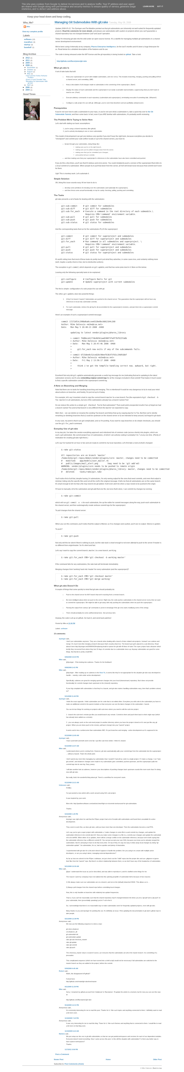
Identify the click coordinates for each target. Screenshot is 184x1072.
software (64, 628)
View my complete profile (32, 32)
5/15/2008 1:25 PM (71, 814)
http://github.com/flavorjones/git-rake (72, 61)
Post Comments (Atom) (74, 1064)
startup (27, 45)
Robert (61, 971)
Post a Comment (62, 1054)
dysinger (62, 639)
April (29, 85)
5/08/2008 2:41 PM (71, 667)
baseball (27, 47)
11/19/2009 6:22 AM (72, 1031)
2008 (28, 65)
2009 (28, 63)
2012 (28, 58)
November (31, 68)
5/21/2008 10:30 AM (72, 866)
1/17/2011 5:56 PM (71, 1049)
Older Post (157, 1059)
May (28, 74)
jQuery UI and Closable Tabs (36, 79)
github (128, 54)
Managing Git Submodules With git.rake (81, 22)
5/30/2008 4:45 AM (71, 968)
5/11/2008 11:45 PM (71, 696)
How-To (102, 672)
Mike (60, 659)
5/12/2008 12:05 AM (72, 735)
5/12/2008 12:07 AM (72, 746)
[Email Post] (75, 623)
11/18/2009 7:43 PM (72, 1018)
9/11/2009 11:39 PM (71, 987)
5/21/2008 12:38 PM (72, 919)
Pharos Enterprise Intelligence (103, 47)
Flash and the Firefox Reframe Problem (36, 76)
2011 (28, 60)
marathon (28, 42)
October (30, 70)
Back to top (157, 1068)
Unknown (62, 785)
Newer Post (58, 1059)
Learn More (148, 6)
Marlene (62, 1034)
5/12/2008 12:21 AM (72, 782)
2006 (28, 87)
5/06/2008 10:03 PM (72, 657)
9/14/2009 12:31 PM (72, 1005)
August (29, 72)
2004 (28, 90)
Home (108, 1059)
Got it (160, 6)
